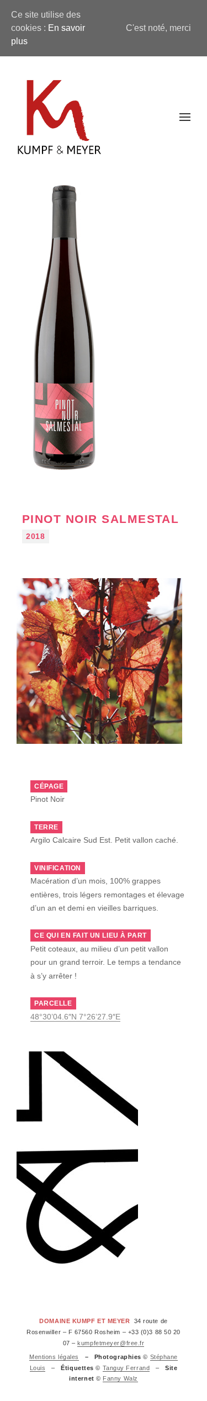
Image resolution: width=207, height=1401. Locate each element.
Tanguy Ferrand (126, 1368)
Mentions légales (54, 1357)
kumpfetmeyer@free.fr (110, 1343)
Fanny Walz (120, 1378)
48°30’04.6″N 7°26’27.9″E (75, 1017)
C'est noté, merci (158, 28)
